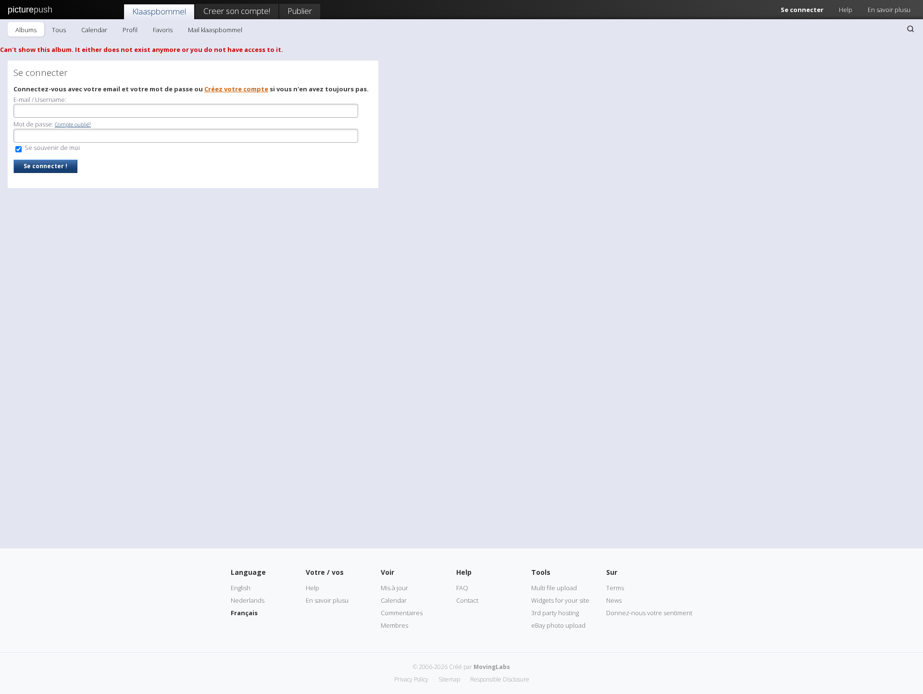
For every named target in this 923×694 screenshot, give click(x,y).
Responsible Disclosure (499, 679)
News (614, 600)
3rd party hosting (555, 612)
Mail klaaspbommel (215, 29)
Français (244, 612)
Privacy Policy (411, 679)
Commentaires (402, 612)
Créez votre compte (236, 89)
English (240, 587)
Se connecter (802, 9)
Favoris (163, 29)
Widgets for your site (560, 600)
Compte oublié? (73, 124)
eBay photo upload (558, 625)
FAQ (462, 587)
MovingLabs (492, 667)
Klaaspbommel (159, 11)
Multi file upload (554, 587)
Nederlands (247, 600)
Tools (540, 572)
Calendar (94, 29)
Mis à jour (394, 587)
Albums (26, 29)
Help (845, 9)
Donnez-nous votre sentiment (649, 612)
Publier (299, 10)
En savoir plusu (889, 9)
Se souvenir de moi (51, 147)
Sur (611, 572)
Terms (615, 587)
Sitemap (449, 679)
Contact (467, 600)
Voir (387, 572)
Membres (394, 625)
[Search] (910, 29)
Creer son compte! (236, 10)
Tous (59, 29)
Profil (130, 29)
